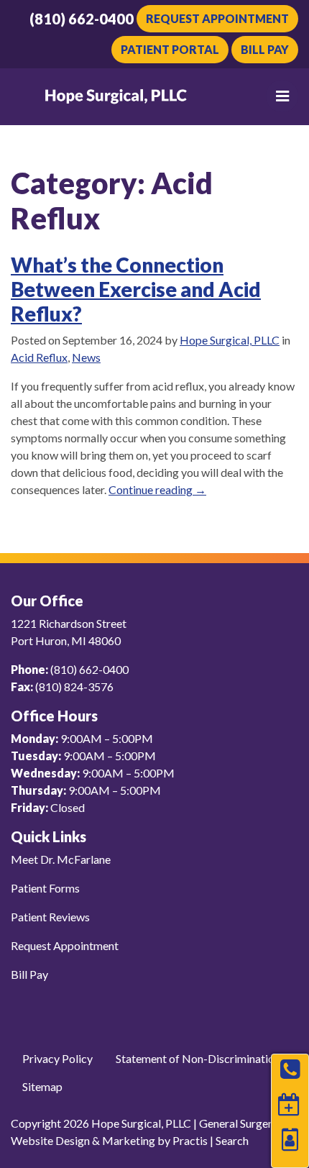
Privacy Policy (57, 1058)
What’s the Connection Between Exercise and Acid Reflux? (136, 288)
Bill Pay (265, 49)
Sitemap (42, 1086)
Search (232, 1140)
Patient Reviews (50, 916)
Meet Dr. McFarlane (61, 859)
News (86, 357)
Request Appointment (217, 18)
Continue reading (157, 489)
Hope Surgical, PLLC (230, 340)
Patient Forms (45, 888)
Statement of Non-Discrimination (198, 1058)
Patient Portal (170, 49)
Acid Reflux (39, 357)
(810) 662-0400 (81, 18)
